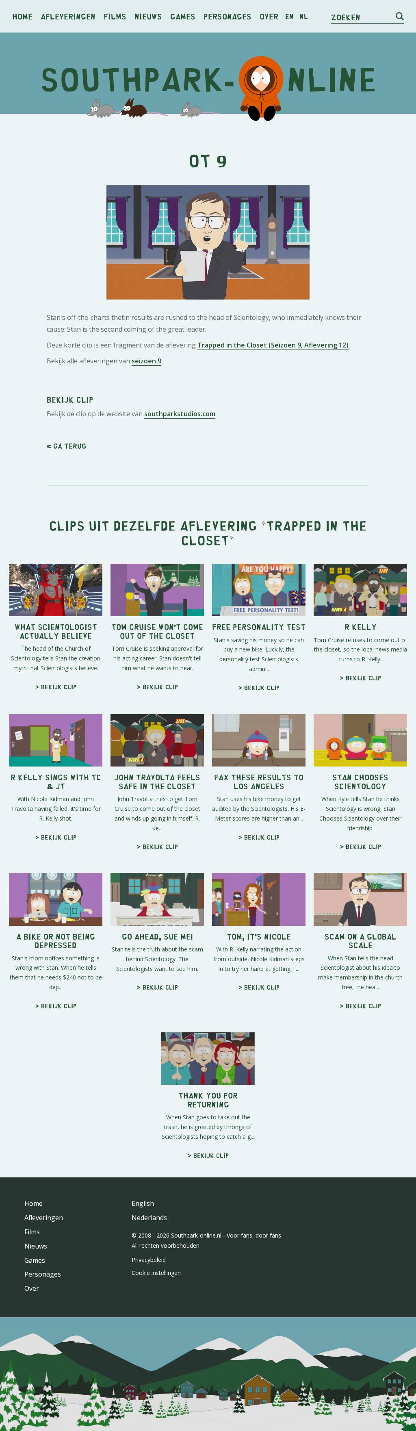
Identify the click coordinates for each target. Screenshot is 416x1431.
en (289, 16)
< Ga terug (66, 445)
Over (269, 16)
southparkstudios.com (179, 413)
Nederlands (149, 1217)
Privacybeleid (149, 1260)
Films (115, 16)
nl (303, 16)
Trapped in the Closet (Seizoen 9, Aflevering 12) (273, 345)
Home (22, 16)
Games (182, 16)
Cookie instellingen (156, 1273)
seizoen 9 (146, 360)
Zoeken (345, 17)
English (143, 1203)
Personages (227, 16)
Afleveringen (68, 16)
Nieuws (148, 16)
